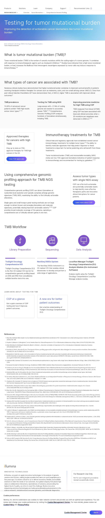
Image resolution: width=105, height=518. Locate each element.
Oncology (17, 44)
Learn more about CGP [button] (83, 202)
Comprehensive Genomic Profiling (56, 12)
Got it (96, 513)
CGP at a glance (15, 298)
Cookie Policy (8, 505)
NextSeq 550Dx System (47, 262)
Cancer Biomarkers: (37, 44)
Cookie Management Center (58, 502)
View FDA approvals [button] (16, 159)
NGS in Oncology (26, 44)
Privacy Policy (23, 505)
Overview (26, 12)
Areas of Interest (9, 44)
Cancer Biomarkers (37, 12)
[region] (52, 504)
